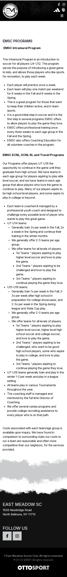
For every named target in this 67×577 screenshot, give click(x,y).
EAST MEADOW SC (22, 504)
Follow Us (15, 528)
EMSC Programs (17, 41)
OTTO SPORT (24, 560)
